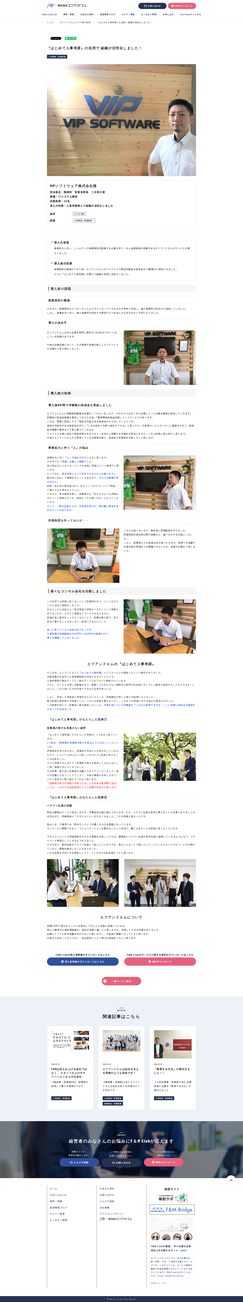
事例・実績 (68, 14)
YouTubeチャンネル (190, 14)
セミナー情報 (128, 14)
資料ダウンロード (184, 5)
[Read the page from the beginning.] (231, 1180)
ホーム (53, 1188)
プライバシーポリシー (112, 1213)
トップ (50, 22)
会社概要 (104, 1207)
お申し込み (168, 14)
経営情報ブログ (107, 14)
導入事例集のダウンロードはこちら (84, 961)
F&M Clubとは (49, 14)
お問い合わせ (154, 5)
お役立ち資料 (87, 14)
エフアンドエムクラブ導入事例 (75, 22)
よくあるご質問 (149, 14)
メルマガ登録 (81, 1162)
